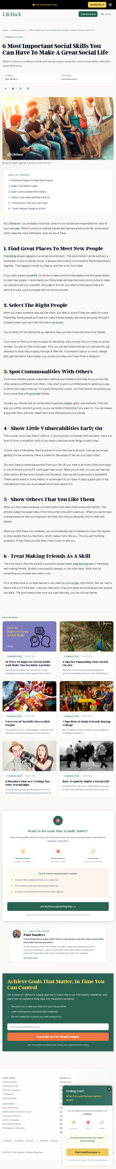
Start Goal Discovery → (87, 1152)
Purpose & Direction (11, 1115)
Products (65, 1078)
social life (31, 275)
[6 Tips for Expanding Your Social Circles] (86, 636)
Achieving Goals (9, 1098)
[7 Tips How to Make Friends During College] (86, 696)
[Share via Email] (28, 89)
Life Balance (7, 1094)
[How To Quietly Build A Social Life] (86, 756)
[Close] (110, 5)
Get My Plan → (97, 4)
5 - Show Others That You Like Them (28, 202)
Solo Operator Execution (13, 1128)
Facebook (6, 1140)
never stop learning (77, 563)
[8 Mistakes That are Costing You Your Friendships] (29, 756)
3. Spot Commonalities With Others (28, 191)
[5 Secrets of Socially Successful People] (29, 696)
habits (68, 403)
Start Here (8, 1078)
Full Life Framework (11, 1090)
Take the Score (88, 14)
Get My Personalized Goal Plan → (57, 906)
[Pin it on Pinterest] (13, 89)
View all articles (30, 958)
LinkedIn (54, 1140)
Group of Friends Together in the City (18, 162)
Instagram (18, 1140)
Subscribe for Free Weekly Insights (58, 1036)
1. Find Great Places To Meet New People (31, 180)
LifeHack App (66, 1081)
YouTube (44, 1140)
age (76, 583)
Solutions (8, 1104)
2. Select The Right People (23, 185)
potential (34, 393)
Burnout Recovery (10, 1107)
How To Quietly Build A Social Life (85, 781)
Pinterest (30, 1140)
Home (5, 30)
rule (49, 285)
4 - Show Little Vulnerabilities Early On (29, 197)
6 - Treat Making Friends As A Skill (27, 208)
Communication (18, 30)
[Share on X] (21, 89)
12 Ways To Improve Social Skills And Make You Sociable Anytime (27, 663)
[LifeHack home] (12, 14)
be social (57, 322)
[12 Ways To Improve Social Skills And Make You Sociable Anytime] (29, 636)
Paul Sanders (11, 79)
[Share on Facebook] (5, 89)
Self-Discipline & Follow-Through (16, 1111)
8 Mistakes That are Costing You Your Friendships (27, 783)
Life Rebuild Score (10, 1086)
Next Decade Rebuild (11, 1123)
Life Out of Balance (10, 1120)
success (15, 228)
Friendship (10, 256)
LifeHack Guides (9, 1081)
